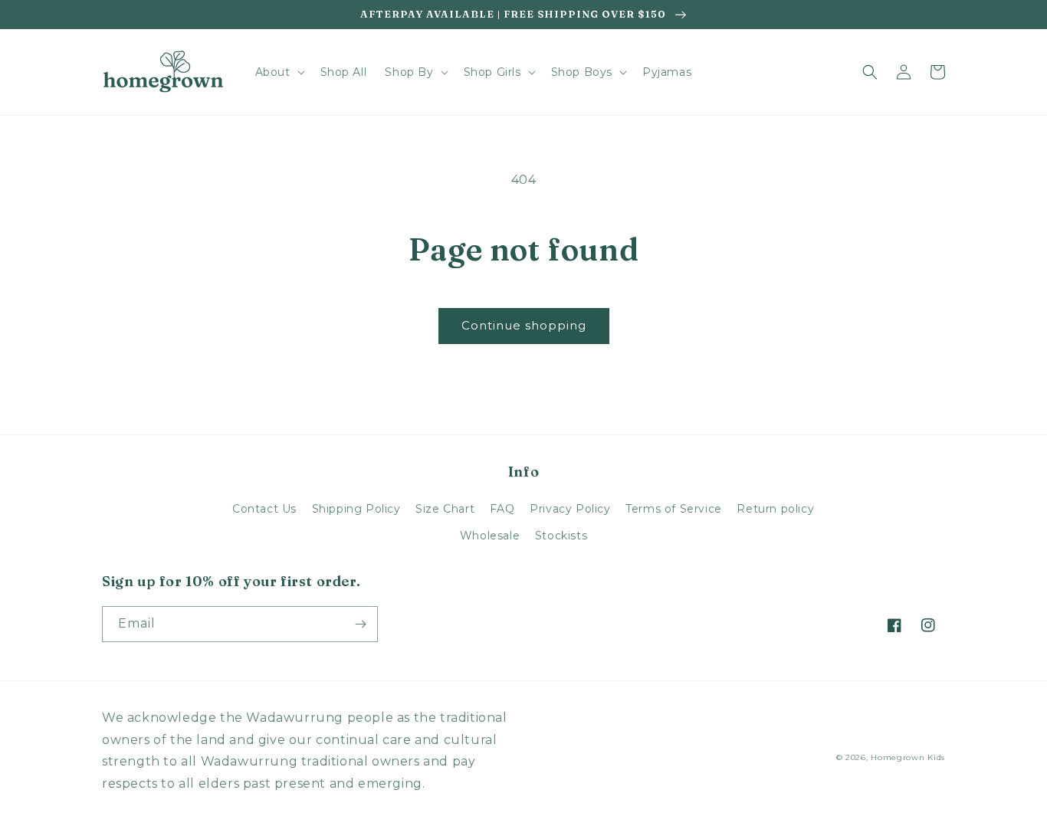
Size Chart (444, 509)
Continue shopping (523, 325)
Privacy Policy (570, 509)
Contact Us (264, 509)
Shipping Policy (356, 509)
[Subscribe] (360, 624)
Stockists (561, 535)
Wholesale (490, 535)
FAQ (502, 509)
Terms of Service (673, 509)
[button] (278, 72)
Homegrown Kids (908, 757)
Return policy (775, 509)
